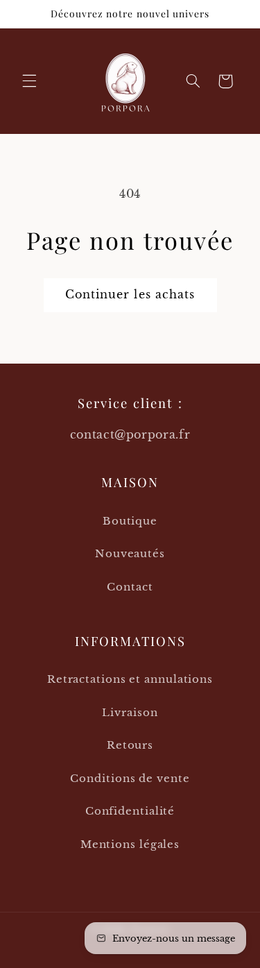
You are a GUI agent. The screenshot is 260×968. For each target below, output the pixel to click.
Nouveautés (130, 553)
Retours (130, 745)
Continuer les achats (130, 294)
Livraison (129, 712)
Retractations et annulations (130, 679)
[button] (29, 81)
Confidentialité (130, 810)
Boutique (130, 520)
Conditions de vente (129, 778)
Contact (130, 586)
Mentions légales (130, 844)
